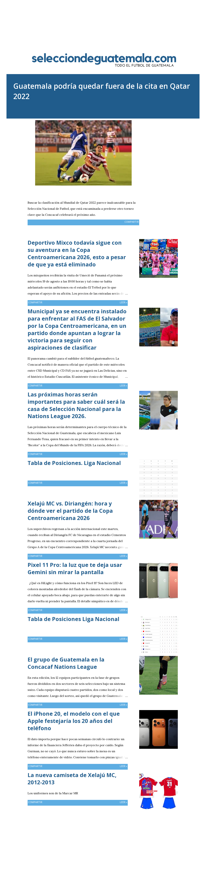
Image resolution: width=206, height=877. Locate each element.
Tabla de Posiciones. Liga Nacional (74, 463)
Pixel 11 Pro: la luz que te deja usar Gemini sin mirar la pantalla (75, 568)
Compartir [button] (132, 221)
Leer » (123, 302)
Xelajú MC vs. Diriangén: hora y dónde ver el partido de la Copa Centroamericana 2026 (70, 511)
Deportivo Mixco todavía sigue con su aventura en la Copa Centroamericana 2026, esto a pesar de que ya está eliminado (77, 253)
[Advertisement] (103, 21)
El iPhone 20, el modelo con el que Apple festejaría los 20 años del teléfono (74, 721)
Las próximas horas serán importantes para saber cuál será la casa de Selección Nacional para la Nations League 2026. (76, 405)
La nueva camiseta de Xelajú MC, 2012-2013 (72, 778)
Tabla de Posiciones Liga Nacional (73, 619)
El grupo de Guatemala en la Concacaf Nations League (66, 663)
